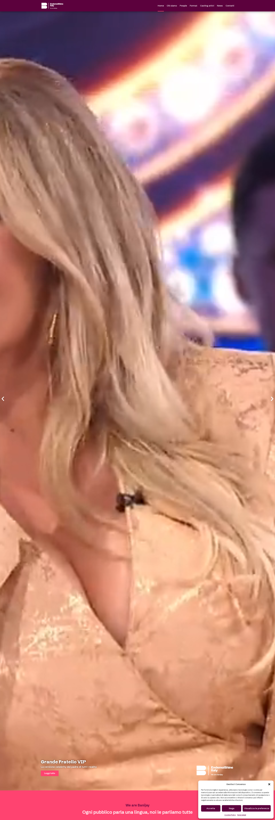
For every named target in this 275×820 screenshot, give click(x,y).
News (220, 5)
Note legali (241, 815)
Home (161, 5)
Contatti (230, 5)
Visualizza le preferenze (256, 808)
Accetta (211, 808)
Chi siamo (172, 5)
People (183, 5)
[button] (269, 784)
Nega (231, 808)
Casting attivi (207, 5)
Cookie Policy (230, 815)
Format (193, 5)
